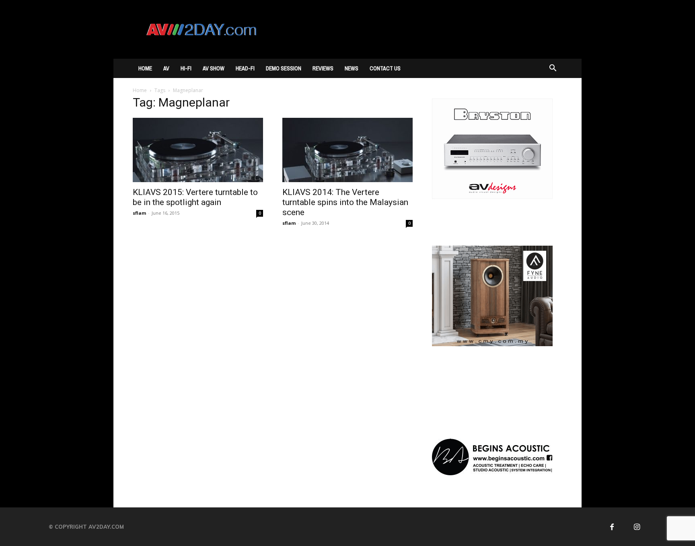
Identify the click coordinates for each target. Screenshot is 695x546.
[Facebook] (611, 526)
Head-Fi (245, 68)
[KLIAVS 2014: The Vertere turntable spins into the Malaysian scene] (347, 150)
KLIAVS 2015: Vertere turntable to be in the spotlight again (195, 197)
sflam (139, 213)
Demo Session (283, 68)
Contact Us (385, 68)
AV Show (213, 68)
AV (166, 68)
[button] (552, 69)
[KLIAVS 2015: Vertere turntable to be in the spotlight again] (198, 150)
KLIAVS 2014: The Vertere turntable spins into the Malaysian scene (345, 202)
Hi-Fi (186, 68)
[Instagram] (636, 526)
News (351, 68)
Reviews (323, 68)
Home (145, 68)
